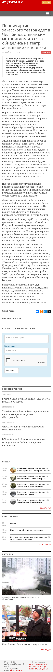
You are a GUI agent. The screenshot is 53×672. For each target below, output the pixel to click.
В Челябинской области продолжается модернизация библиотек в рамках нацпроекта (24, 442)
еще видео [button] (46, 649)
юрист (13, 523)
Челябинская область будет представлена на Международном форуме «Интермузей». (25, 414)
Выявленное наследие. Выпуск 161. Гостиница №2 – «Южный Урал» (33, 477)
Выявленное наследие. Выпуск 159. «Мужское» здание (33, 493)
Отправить (11, 370)
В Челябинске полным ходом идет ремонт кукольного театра (26, 400)
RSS (44, 3)
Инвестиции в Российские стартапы (26, 530)
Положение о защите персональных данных (38, 667)
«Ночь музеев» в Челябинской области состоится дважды (23, 428)
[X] (49, 311)
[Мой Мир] (45, 311)
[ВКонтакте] (37, 311)
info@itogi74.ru (16, 670)
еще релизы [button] (45, 544)
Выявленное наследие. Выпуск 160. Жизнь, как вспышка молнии (33, 485)
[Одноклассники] (41, 311)
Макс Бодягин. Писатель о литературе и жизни (24, 644)
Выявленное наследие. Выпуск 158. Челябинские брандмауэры (33, 501)
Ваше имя (10, 346)
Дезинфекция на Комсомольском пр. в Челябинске (20, 598)
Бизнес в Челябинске (38, 664)
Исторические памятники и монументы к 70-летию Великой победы (30, 538)
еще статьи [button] (45, 508)
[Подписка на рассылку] (49, 2)
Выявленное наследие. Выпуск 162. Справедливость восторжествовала (33, 469)
